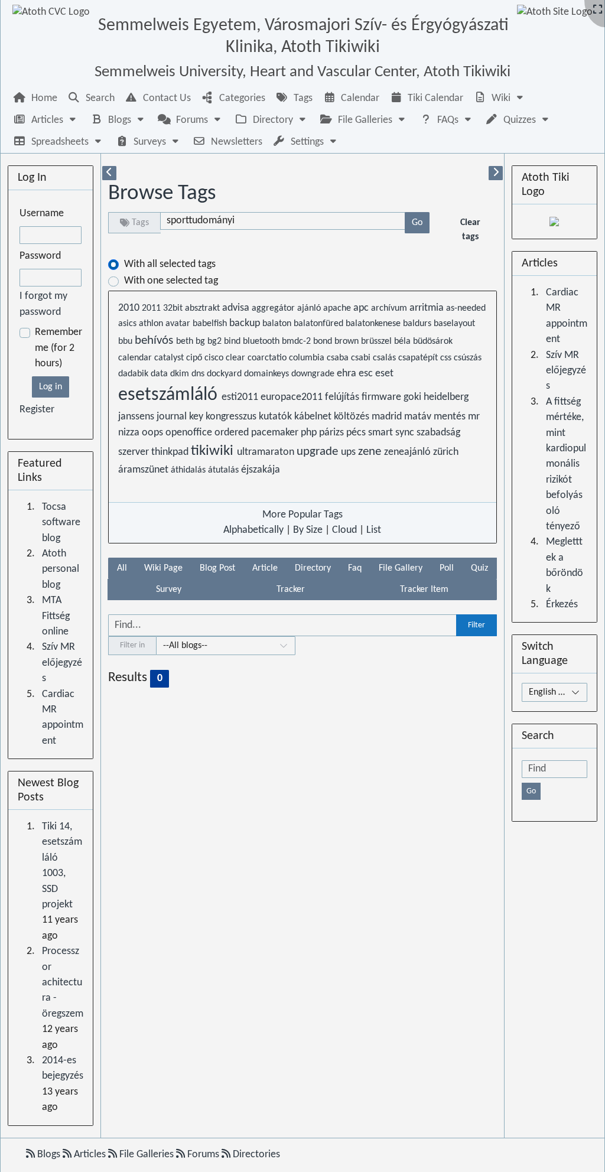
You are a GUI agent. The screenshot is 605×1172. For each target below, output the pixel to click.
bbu (126, 341)
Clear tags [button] (470, 230)
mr (474, 417)
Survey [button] (168, 589)
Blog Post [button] (217, 568)
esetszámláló (170, 395)
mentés (451, 417)
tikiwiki (214, 451)
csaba (339, 358)
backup (245, 323)
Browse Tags (162, 193)
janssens (137, 417)
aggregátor (274, 308)
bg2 (215, 341)
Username (41, 214)
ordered (232, 433)
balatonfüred (320, 323)
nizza (130, 433)
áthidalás (189, 470)
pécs (357, 433)
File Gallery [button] (400, 568)
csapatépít (419, 358)
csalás (385, 358)
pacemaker (276, 433)
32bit (174, 308)
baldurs (418, 323)
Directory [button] (313, 568)
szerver (134, 452)
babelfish (211, 323)
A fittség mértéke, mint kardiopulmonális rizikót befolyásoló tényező (566, 464)
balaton (278, 323)
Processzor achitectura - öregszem (62, 982)
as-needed (466, 308)
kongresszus (232, 417)
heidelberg (446, 397)
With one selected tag (171, 281)
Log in (50, 387)
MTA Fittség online (56, 616)
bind (233, 341)
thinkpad (171, 452)
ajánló (310, 308)
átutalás (224, 470)
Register (36, 410)
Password (40, 256)
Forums (203, 1155)
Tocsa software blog (61, 522)
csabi (362, 358)
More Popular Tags (302, 515)
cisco (215, 358)
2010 (130, 308)
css (447, 358)
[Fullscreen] (597, 10)
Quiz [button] (479, 568)
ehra (348, 374)
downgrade (314, 374)
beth (186, 341)
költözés (353, 417)
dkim (180, 374)
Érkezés (562, 605)
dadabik (134, 374)
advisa (237, 308)
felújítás (343, 397)
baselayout (454, 323)
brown (347, 341)
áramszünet (144, 470)
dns (199, 374)
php (310, 433)
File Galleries (146, 1155)
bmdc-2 (297, 341)
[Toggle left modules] (109, 173)
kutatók (276, 417)
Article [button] (265, 568)
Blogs (49, 1155)
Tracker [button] (291, 589)
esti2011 (241, 397)
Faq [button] (355, 568)
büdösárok (433, 341)
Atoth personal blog (60, 569)
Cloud (344, 530)
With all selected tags (170, 264)
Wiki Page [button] (163, 568)
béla (403, 341)
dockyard (225, 374)
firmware (383, 397)
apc (362, 308)
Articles (89, 1155)
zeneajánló (408, 452)
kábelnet (314, 417)
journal (173, 417)
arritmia (427, 308)
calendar (136, 358)
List (373, 530)
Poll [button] (447, 568)
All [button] (122, 568)
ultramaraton (267, 452)
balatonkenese (374, 323)
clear (237, 358)
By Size (308, 530)
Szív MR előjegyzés (62, 662)
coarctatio (268, 358)
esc (367, 374)
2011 (152, 308)
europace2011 (293, 397)
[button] (500, 98)
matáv (419, 417)
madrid (388, 417)
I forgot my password (43, 304)
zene (371, 451)
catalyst (170, 358)
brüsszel (377, 341)
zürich (445, 452)
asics (128, 323)
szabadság (438, 433)
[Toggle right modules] (496, 173)
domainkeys (267, 374)
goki (414, 397)
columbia (308, 358)
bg (201, 341)
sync (406, 433)
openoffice (189, 433)
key (197, 417)
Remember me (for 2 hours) (58, 348)
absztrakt (203, 308)
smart (381, 433)
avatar (179, 323)
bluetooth (262, 341)
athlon (152, 323)
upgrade (319, 451)
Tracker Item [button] (424, 589)
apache (338, 308)
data (160, 374)
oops (153, 433)
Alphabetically (253, 530)
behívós (155, 340)
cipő (195, 358)
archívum (390, 308)
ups (349, 452)
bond (323, 341)
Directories (255, 1155)
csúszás (468, 358)
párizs (332, 433)
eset (384, 374)
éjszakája (260, 470)
